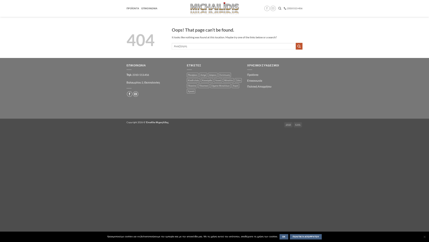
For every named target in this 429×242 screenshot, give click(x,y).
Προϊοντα (133, 8)
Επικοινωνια (149, 8)
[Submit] (299, 46)
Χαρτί (235, 85)
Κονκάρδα (207, 80)
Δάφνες (213, 75)
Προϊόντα (252, 74)
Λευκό (218, 80)
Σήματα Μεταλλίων (220, 85)
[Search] (279, 8)
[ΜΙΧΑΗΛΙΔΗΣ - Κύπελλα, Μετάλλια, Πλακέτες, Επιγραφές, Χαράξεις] (214, 8)
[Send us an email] (273, 8)
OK (284, 236)
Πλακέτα (192, 85)
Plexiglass (192, 75)
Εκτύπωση (225, 75)
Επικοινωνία (254, 80)
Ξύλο (238, 80)
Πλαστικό (203, 85)
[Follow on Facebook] (267, 8)
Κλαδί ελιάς (193, 80)
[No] (424, 237)
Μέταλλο (228, 80)
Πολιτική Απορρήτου (259, 86)
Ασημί (203, 75)
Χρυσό (191, 91)
